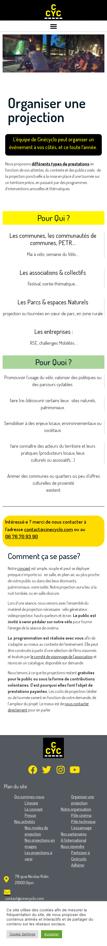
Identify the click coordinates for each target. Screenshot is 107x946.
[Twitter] (46, 769)
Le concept (34, 809)
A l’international (73, 840)
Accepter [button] (51, 934)
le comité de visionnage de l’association (62, 656)
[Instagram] (60, 769)
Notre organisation (76, 809)
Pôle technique (83, 821)
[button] (53, 26)
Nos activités (24, 821)
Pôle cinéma (81, 815)
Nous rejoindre (72, 846)
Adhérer (77, 865)
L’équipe (31, 802)
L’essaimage (81, 827)
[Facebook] (32, 769)
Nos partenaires (74, 834)
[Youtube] (74, 769)
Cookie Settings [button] (22, 934)
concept (23, 568)
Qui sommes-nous (29, 796)
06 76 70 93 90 (21, 536)
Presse (30, 815)
